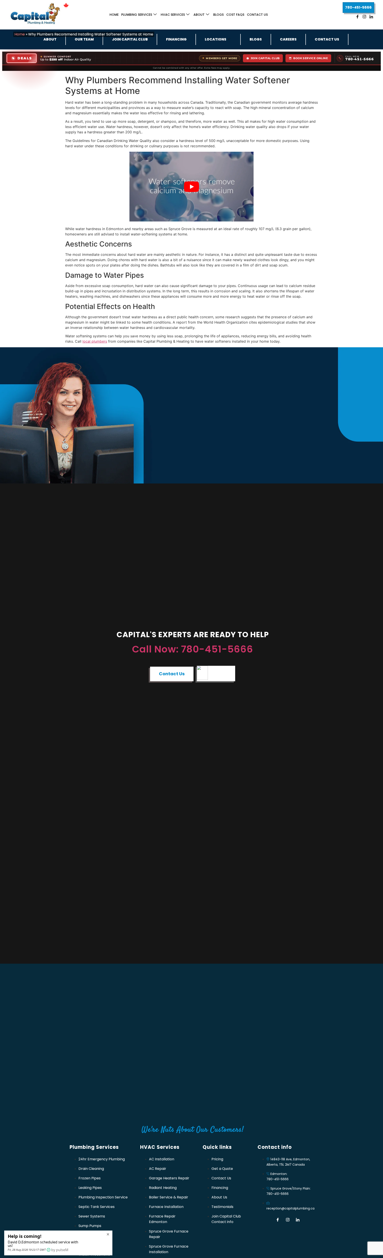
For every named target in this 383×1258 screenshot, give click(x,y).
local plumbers (94, 341)
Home (114, 14)
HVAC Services (173, 14)
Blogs (218, 14)
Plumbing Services (136, 14)
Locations (215, 39)
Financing (176, 39)
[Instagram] (364, 17)
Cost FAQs (235, 14)
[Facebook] (357, 17)
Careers (288, 39)
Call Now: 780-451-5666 (192, 649)
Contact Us (257, 14)
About (199, 14)
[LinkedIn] (371, 17)
